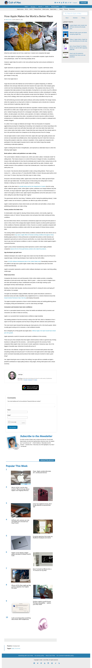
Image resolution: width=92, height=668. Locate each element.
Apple (13, 648)
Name (9, 410)
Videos (61, 9)
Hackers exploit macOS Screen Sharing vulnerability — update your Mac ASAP (42, 603)
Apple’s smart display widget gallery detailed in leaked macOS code (21, 554)
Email (9, 415)
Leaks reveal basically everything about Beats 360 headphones (21, 618)
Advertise (75, 18)
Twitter (35, 379)
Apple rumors (20, 9)
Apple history (53, 9)
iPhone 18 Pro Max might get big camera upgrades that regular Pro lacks (21, 587)
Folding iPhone (37, 9)
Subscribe (83, 2)
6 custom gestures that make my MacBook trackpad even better (43, 537)
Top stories (17, 648)
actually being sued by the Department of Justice (32, 186)
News (26, 6)
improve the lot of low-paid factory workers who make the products (28, 249)
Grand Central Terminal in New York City (15, 298)
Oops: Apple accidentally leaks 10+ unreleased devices (42, 472)
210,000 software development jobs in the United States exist (24, 261)
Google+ (25, 379)
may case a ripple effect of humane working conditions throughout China (34, 234)
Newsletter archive (47, 460)
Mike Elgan (8, 19)
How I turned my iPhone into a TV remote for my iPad (42, 569)
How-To (40, 6)
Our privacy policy (39, 655)
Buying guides (55, 6)
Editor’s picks (45, 9)
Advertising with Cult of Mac (25, 655)
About (67, 18)
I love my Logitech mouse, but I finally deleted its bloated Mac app (42, 505)
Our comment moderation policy (65, 655)
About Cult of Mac (50, 655)
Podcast (66, 9)
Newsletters (72, 9)
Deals (46, 6)
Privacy (83, 18)
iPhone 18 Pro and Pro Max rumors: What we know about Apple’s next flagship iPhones (20, 489)
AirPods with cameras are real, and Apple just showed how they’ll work (20, 522)
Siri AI (30, 9)
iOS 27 (26, 9)
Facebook (30, 379)
